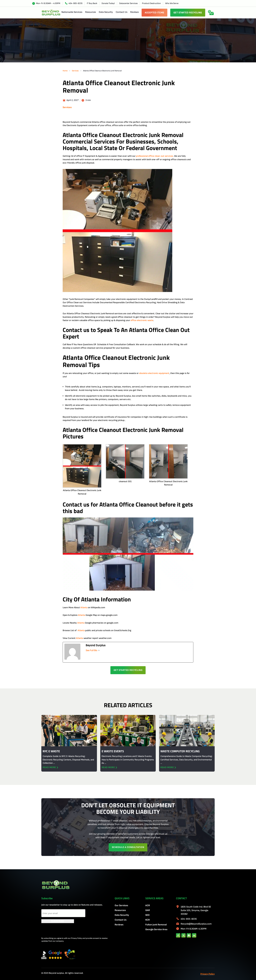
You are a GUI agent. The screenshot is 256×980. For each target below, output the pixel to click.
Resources (90, 12)
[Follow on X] (183, 935)
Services (75, 71)
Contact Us (121, 12)
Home (65, 71)
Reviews (134, 12)
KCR (147, 919)
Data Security (106, 12)
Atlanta (83, 607)
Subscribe (57, 921)
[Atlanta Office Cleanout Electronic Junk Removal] (82, 466)
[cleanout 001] (125, 462)
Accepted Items (154, 12)
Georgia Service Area (156, 929)
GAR (147, 910)
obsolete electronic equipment (154, 373)
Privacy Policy (207, 974)
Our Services (121, 905)
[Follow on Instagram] (189, 935)
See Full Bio (91, 650)
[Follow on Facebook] (178, 935)
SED (147, 915)
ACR (147, 905)
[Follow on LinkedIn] (194, 935)
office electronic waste (142, 320)
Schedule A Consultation (128, 847)
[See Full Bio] (99, 650)
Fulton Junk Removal (156, 924)
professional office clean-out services (154, 156)
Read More (49, 767)
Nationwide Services (71, 12)
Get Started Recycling (187, 12)
